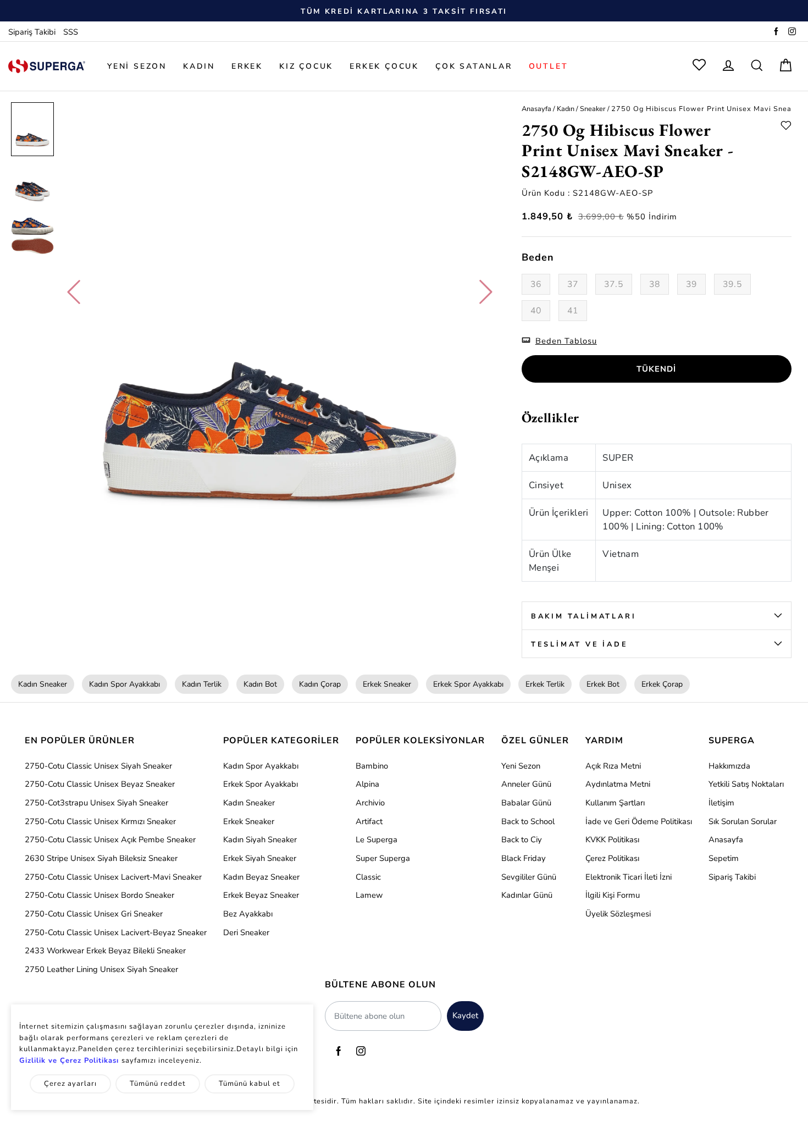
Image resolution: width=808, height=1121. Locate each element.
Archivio (370, 802)
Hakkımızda (729, 765)
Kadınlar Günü (526, 895)
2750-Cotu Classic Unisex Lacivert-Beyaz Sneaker (116, 932)
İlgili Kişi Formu (612, 895)
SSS (70, 31)
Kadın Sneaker (42, 684)
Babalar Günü (526, 802)
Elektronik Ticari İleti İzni (628, 876)
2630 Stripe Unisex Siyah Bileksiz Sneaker (101, 858)
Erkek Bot (602, 684)
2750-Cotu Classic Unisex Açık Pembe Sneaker (110, 839)
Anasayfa (536, 108)
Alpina (367, 783)
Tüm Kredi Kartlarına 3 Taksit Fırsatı (404, 11)
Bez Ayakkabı (248, 913)
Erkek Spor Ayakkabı (468, 684)
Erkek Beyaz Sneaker (261, 895)
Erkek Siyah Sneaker (259, 858)
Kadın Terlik (202, 684)
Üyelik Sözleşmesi (618, 913)
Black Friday (523, 858)
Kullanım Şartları (615, 802)
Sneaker (593, 108)
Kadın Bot (260, 684)
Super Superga (383, 858)
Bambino (372, 765)
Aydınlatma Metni (617, 783)
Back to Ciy (521, 839)
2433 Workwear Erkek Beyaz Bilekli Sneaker (105, 950)
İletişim (721, 802)
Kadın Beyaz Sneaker (261, 876)
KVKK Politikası (612, 839)
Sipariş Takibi (32, 31)
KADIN (199, 66)
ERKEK (247, 66)
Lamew (369, 895)
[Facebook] (776, 31)
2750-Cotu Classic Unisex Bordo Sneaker (99, 895)
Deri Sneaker (246, 932)
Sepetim (724, 858)
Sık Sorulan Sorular (743, 821)
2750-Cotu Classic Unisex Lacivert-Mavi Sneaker (113, 876)
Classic (368, 876)
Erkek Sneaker (387, 684)
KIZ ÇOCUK (306, 66)
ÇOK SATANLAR (473, 66)
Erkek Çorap (662, 684)
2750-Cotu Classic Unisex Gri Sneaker (94, 913)
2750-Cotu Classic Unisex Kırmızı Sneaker (100, 821)
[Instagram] (792, 31)
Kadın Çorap (320, 684)
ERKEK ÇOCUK (384, 66)
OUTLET (548, 66)
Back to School (528, 821)
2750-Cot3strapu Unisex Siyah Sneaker (96, 802)
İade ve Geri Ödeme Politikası (638, 821)
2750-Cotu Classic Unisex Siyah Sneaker (98, 765)
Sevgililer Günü (528, 876)
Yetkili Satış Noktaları (746, 783)
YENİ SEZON (137, 66)
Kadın (565, 108)
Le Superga (376, 839)
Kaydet (465, 1015)
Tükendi (656, 368)
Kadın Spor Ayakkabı (124, 684)
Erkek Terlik (545, 684)
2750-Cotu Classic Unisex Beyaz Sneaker (100, 783)
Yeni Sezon (520, 765)
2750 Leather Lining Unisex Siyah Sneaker (101, 969)
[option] (404, 11)
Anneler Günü (526, 783)
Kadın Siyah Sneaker (260, 839)
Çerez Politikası (612, 858)
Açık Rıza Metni (613, 765)
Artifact (369, 821)
